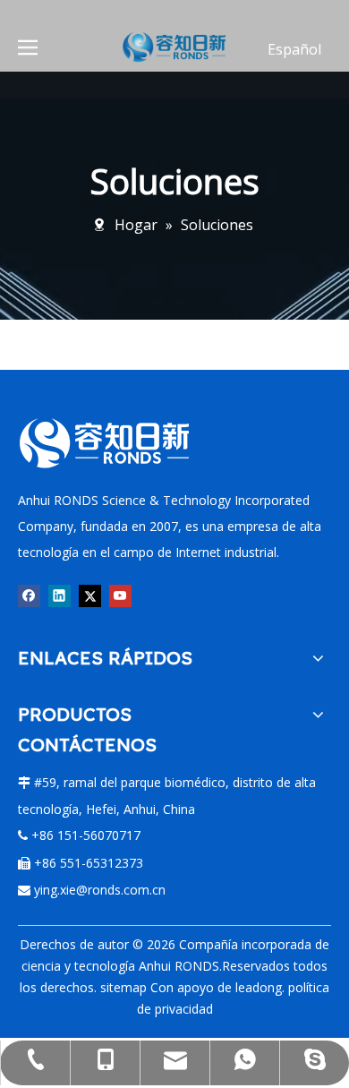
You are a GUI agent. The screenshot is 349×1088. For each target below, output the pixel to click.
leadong (258, 987)
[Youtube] (120, 595)
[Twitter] (90, 595)
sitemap (123, 987)
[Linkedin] (59, 595)
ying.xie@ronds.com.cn (100, 889)
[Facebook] (29, 595)
